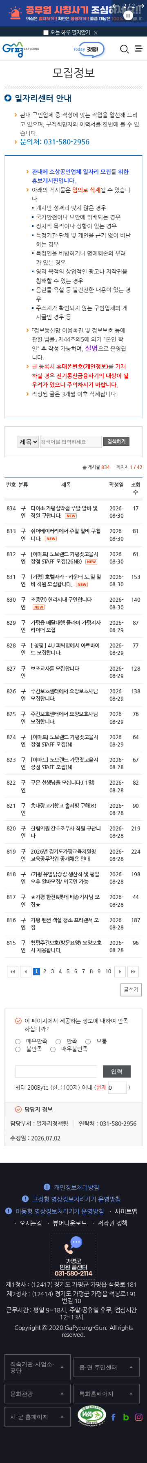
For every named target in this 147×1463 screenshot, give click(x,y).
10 (108, 972)
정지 (128, 15)
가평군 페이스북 (113, 1417)
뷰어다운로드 (70, 1223)
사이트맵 (126, 1211)
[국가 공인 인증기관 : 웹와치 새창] (92, 1415)
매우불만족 (74, 1049)
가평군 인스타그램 (139, 1417)
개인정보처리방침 (76, 1187)
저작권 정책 (113, 1223)
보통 (101, 1041)
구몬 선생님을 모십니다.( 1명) (63, 782)
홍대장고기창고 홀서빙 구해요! (64, 805)
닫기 (96, 32)
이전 (115, 6)
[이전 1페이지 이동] (25, 971)
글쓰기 (131, 989)
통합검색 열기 (124, 49)
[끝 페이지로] (133, 971)
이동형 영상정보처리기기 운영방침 (60, 1211)
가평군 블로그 (126, 1417)
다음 (140, 6)
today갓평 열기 (89, 49)
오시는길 (31, 1223)
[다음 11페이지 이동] (120, 971)
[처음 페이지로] (12, 971)
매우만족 (36, 1041)
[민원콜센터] (73, 1255)
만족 (72, 1041)
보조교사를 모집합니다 (55, 668)
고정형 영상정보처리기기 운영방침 (76, 1199)
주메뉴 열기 (139, 48)
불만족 (34, 1049)
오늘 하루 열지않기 (70, 32)
